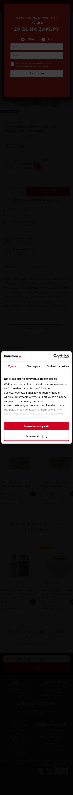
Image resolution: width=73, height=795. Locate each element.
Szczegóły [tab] (33, 366)
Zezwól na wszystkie (36, 425)
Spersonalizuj (34, 436)
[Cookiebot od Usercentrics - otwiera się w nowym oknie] (53, 356)
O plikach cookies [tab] (58, 366)
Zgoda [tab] (12, 366)
